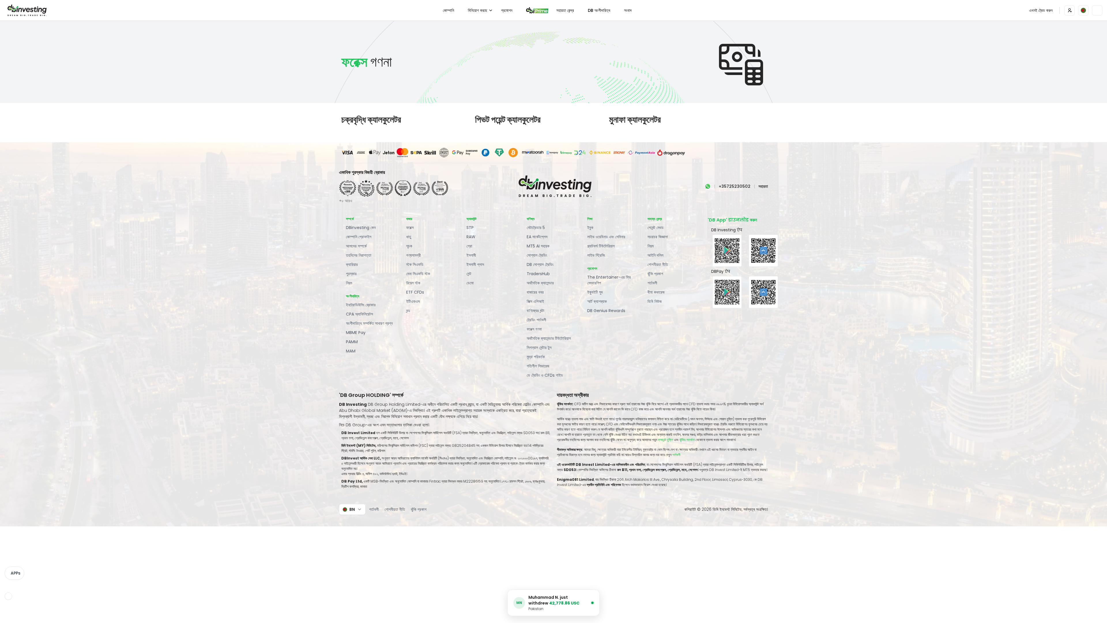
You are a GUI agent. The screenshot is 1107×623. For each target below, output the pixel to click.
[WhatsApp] (708, 186)
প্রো (469, 246)
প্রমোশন (506, 10)
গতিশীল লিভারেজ (538, 366)
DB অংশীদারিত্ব (599, 10)
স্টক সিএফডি (414, 264)
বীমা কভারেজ (655, 292)
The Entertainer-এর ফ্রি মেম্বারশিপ (609, 280)
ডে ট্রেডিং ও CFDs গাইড (545, 375)
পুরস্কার (351, 274)
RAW (470, 237)
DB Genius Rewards (606, 311)
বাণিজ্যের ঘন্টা (535, 311)
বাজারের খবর (535, 292)
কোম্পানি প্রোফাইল (358, 237)
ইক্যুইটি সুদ (595, 292)
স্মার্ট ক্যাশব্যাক (597, 301)
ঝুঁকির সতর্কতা (687, 439)
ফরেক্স (410, 227)
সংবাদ (628, 10)
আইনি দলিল (655, 255)
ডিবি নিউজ (654, 301)
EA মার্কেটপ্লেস (537, 237)
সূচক (409, 246)
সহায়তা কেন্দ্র (565, 10)
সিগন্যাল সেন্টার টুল (539, 347)
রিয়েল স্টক (413, 283)
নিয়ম (349, 283)
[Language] (1083, 10)
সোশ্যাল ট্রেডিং (537, 255)
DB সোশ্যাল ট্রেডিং (540, 264)
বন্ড (408, 311)
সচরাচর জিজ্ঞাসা (657, 237)
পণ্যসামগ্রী (413, 255)
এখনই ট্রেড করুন (1041, 10)
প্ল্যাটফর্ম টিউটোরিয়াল (601, 246)
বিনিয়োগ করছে (477, 10)
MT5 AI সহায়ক (538, 246)
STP (470, 227)
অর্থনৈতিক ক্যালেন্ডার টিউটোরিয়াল (549, 338)
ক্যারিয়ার (352, 264)
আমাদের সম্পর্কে (356, 246)
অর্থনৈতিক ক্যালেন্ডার (540, 283)
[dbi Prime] (537, 10)
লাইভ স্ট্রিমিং (596, 255)
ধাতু (408, 237)
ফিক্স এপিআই (535, 301)
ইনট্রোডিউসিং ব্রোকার (361, 305)
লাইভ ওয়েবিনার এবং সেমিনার (606, 237)
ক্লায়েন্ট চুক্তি (665, 439)
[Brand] (26, 10)
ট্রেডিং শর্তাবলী (536, 320)
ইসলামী (471, 255)
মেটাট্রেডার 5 (536, 227)
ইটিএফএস (413, 301)
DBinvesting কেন (361, 227)
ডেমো (470, 283)
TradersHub (538, 274)
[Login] (1069, 10)
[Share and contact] (8, 596)
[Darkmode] (1097, 10)
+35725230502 (734, 186)
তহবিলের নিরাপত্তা (358, 255)
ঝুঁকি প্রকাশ (655, 274)
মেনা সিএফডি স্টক (418, 274)
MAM (350, 351)
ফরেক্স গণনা (534, 329)
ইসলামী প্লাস (475, 264)
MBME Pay (356, 332)
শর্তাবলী (652, 283)
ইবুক (590, 227)
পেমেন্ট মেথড (655, 227)
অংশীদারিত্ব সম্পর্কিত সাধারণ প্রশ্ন (369, 323)
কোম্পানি (448, 10)
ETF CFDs (415, 292)
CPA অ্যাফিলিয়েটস (359, 314)
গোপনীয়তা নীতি (657, 264)
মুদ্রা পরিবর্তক (536, 357)
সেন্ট (468, 274)
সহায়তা (763, 186)
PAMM (352, 342)
